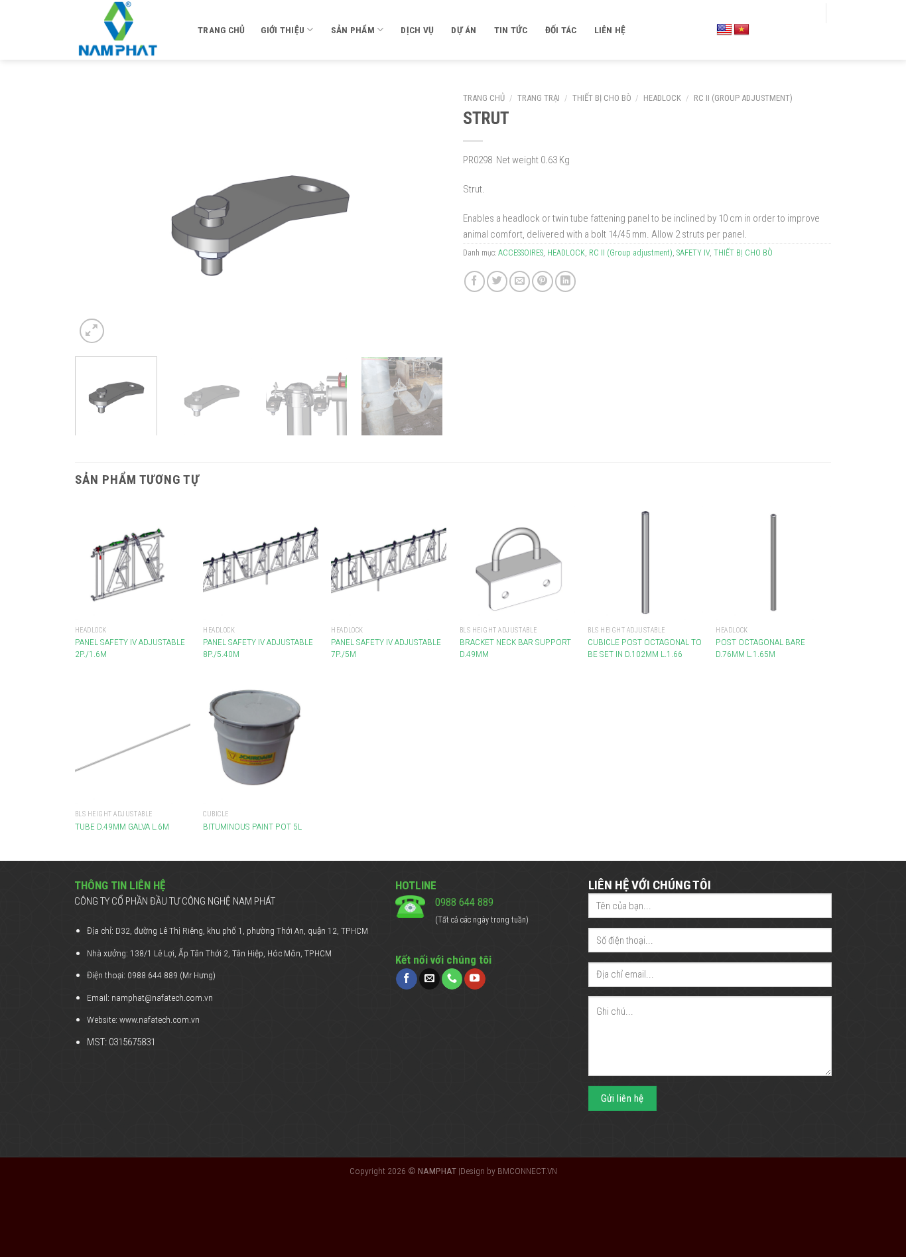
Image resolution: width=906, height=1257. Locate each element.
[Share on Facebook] (474, 281)
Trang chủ (221, 30)
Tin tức (511, 30)
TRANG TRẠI (538, 98)
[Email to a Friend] (519, 281)
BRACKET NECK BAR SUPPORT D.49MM (515, 647)
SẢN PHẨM (353, 30)
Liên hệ (610, 30)
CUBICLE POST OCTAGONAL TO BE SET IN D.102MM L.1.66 (645, 647)
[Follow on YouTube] (474, 979)
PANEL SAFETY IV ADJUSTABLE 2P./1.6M (130, 647)
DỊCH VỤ (417, 30)
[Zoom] (92, 331)
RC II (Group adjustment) (743, 98)
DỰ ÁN (463, 30)
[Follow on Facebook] (406, 979)
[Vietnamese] (741, 30)
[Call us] (452, 979)
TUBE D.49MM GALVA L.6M (122, 826)
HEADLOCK (662, 98)
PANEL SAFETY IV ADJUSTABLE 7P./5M (386, 647)
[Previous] (99, 216)
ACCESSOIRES (520, 253)
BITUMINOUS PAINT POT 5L (252, 826)
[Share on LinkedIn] (565, 281)
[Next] (419, 216)
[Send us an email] (429, 979)
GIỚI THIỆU (282, 30)
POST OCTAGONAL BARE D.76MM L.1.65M (760, 647)
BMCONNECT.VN (527, 1170)
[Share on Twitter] (497, 281)
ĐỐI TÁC (561, 30)
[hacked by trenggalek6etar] (126, 30)
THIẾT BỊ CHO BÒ (601, 98)
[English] (724, 30)
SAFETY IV (693, 253)
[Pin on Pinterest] (542, 281)
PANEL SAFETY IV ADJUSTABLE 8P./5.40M (258, 647)
